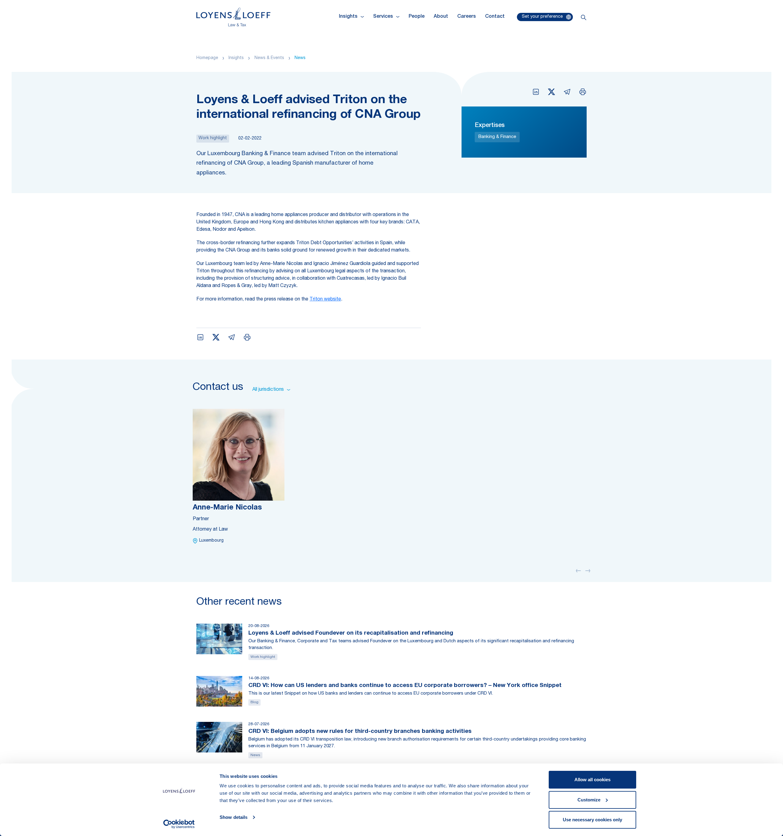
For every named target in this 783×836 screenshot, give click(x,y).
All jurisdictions (268, 389)
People (417, 16)
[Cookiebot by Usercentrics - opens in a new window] (179, 824)
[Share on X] (551, 92)
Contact (495, 16)
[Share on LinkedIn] (536, 92)
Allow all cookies (592, 779)
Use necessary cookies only (592, 819)
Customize (588, 799)
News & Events (269, 58)
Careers (466, 16)
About (441, 16)
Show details (233, 817)
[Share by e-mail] (567, 92)
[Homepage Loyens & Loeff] (233, 17)
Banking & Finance (497, 137)
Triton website (325, 299)
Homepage (207, 58)
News (300, 58)
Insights (236, 58)
